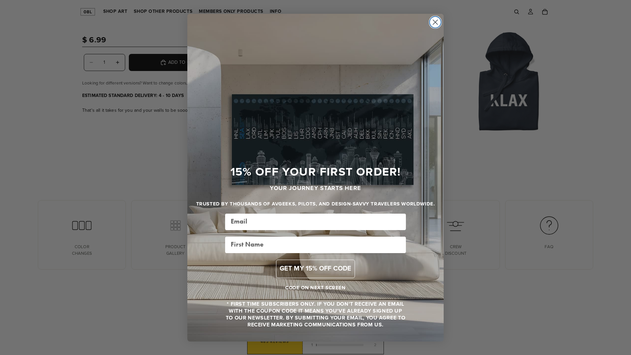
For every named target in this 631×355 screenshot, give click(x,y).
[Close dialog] (435, 22)
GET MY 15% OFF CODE (316, 269)
